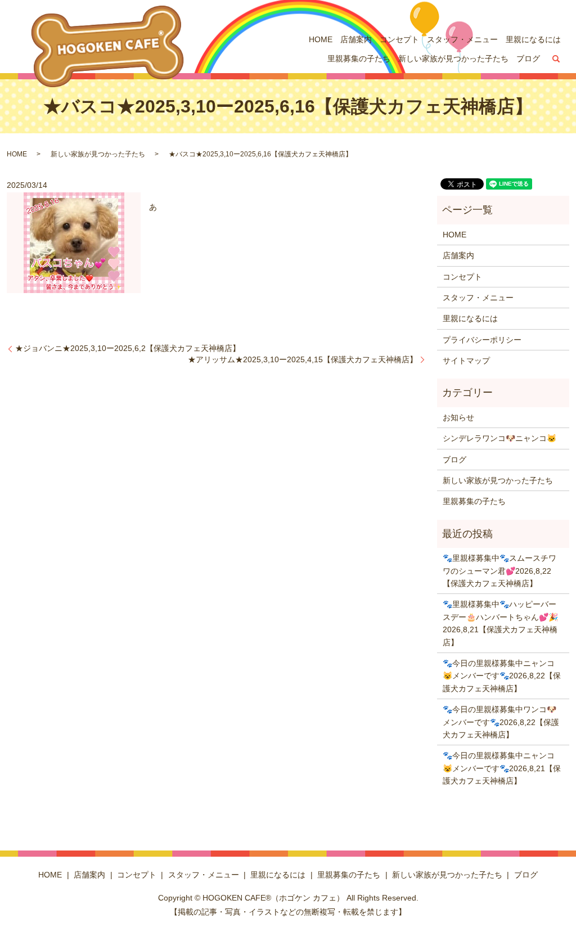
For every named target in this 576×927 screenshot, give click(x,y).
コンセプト (399, 39)
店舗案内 (356, 39)
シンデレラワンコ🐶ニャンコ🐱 (499, 438)
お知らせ (458, 417)
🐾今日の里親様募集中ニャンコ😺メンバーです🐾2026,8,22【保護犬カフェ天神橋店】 (502, 676)
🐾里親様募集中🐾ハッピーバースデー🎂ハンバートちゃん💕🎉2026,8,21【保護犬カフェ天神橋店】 (500, 623)
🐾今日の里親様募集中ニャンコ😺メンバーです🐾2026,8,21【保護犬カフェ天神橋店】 (502, 768)
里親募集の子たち (358, 58)
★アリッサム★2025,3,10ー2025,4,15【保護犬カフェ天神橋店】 (302, 359)
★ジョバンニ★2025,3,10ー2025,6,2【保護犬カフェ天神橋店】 (127, 348)
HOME (320, 39)
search (556, 59)
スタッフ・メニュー (462, 39)
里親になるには (533, 39)
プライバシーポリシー (482, 339)
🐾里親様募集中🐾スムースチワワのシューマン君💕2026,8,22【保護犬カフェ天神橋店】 (499, 571)
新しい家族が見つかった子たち (453, 58)
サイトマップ (466, 360)
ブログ (528, 58)
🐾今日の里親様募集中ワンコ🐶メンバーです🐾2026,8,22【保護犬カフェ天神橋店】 (501, 722)
